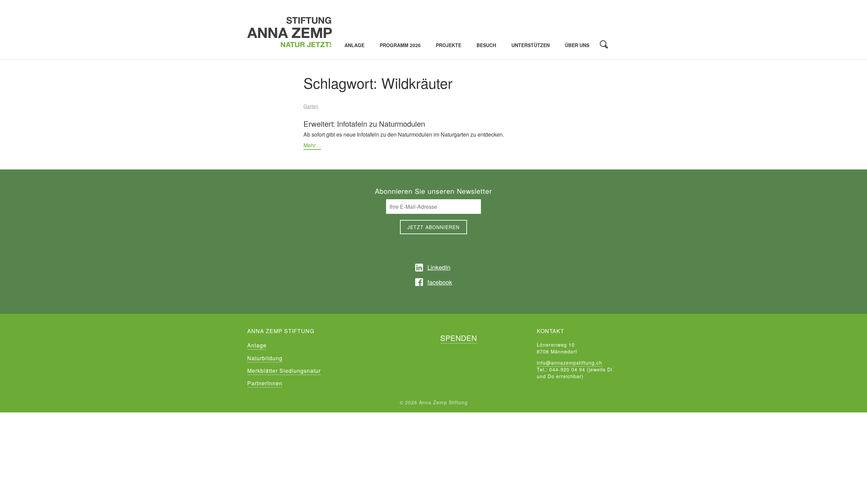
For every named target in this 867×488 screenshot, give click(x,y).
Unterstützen (530, 45)
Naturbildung (264, 358)
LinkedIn (438, 267)
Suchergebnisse (604, 44)
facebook (439, 282)
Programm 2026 (400, 45)
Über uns (577, 45)
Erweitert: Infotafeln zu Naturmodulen (364, 123)
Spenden (458, 337)
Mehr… (312, 145)
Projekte (448, 45)
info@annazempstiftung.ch (569, 362)
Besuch (486, 45)
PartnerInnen (264, 383)
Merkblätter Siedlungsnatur (284, 370)
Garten (310, 106)
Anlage (354, 45)
